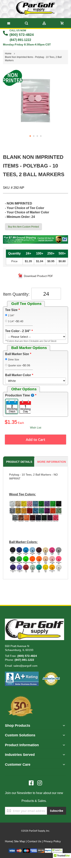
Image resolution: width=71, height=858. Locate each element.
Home (8, 841)
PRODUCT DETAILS (19, 461)
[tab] (18, 461)
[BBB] (22, 673)
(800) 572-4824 (21, 35)
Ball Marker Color (18, 375)
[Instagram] (39, 783)
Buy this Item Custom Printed (23, 226)
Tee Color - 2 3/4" (18, 331)
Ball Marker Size (17, 354)
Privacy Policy (52, 841)
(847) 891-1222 (20, 40)
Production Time (17, 395)
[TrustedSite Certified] (57, 850)
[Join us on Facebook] (33, 783)
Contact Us (34, 841)
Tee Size (11, 310)
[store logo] (35, 8)
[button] (30, 136)
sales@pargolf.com (25, 665)
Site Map (19, 841)
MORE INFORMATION (51, 461)
